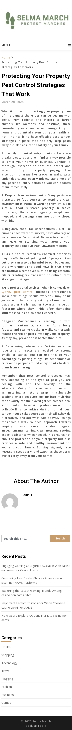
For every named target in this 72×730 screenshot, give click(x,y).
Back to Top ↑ (36, 726)
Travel (5, 671)
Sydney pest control (17, 292)
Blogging (7, 679)
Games (6, 702)
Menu (5, 45)
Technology (9, 663)
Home (5, 57)
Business (7, 695)
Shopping (7, 655)
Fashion (6, 687)
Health (6, 647)
